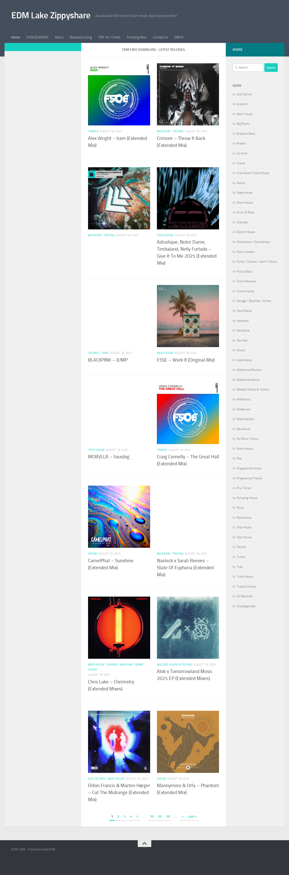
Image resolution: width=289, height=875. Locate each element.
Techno (178, 131)
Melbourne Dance (248, 380)
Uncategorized (246, 606)
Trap (104, 353)
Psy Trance (244, 488)
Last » (192, 816)
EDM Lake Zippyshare (51, 15)
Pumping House (247, 498)
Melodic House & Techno (174, 664)
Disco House (245, 203)
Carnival (242, 153)
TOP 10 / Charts (109, 37)
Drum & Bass (245, 212)
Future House (245, 291)
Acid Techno (96, 778)
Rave (240, 508)
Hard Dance (244, 311)
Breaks (241, 143)
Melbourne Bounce (249, 370)
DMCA (178, 37)
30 (168, 816)
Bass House (165, 353)
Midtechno (243, 399)
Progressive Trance (249, 478)
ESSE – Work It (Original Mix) (186, 360)
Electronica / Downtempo (253, 242)
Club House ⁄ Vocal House (253, 173)
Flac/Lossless (246, 252)
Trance (93, 131)
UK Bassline (244, 596)
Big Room (163, 131)
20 (160, 816)
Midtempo (243, 409)
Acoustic (242, 104)
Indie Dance (244, 360)
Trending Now (137, 37)
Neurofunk (243, 429)
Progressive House (249, 468)
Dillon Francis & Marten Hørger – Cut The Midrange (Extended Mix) (119, 792)
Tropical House (246, 586)
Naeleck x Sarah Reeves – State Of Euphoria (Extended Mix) (185, 567)
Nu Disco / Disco (247, 439)
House (92, 553)
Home (15, 37)
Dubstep (242, 222)
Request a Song (81, 37)
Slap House (244, 527)
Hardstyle (243, 330)
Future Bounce (246, 281)
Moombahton (245, 419)
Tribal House (245, 577)
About (59, 37)
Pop (239, 458)
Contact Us (160, 37)
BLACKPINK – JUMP (108, 360)
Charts (241, 163)
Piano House (245, 449)
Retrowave (244, 518)
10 (152, 816)
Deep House (244, 193)
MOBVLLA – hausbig (108, 456)
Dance (241, 183)
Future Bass (245, 271)
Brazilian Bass (246, 134)
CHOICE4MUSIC (37, 37)
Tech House (165, 235)
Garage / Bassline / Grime (125, 664)
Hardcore (243, 321)
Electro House (246, 232)
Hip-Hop (242, 340)
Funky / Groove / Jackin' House (257, 261)
